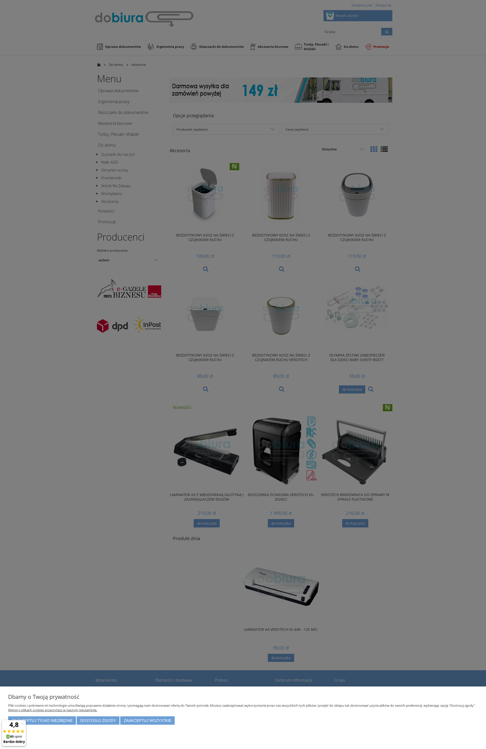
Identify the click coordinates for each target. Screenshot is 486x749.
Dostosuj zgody (98, 720)
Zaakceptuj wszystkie (147, 720)
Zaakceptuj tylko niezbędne (42, 720)
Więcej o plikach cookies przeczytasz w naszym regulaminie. (52, 710)
